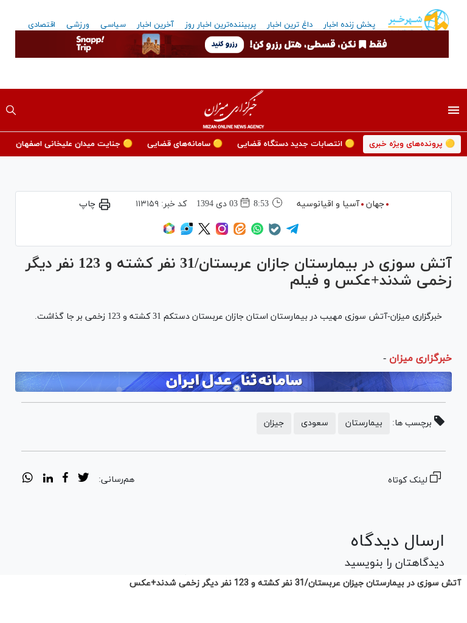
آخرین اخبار (155, 24)
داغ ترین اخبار (290, 24)
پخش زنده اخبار (349, 24)
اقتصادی (41, 24)
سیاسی (113, 24)
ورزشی (77, 24)
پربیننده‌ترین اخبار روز (220, 24)
